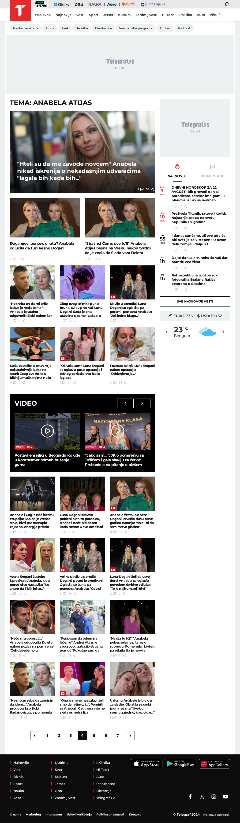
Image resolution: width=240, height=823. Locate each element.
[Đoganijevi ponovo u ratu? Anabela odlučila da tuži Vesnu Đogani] (45, 218)
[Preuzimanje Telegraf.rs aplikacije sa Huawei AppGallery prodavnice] (214, 764)
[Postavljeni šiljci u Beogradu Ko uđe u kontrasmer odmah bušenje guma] (47, 431)
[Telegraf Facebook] (190, 796)
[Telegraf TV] (225, 796)
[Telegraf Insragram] (213, 796)
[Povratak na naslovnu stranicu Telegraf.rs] (20, 10)
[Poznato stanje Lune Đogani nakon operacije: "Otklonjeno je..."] (132, 344)
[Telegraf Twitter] (202, 796)
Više (213, 15)
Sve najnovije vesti (195, 301)
